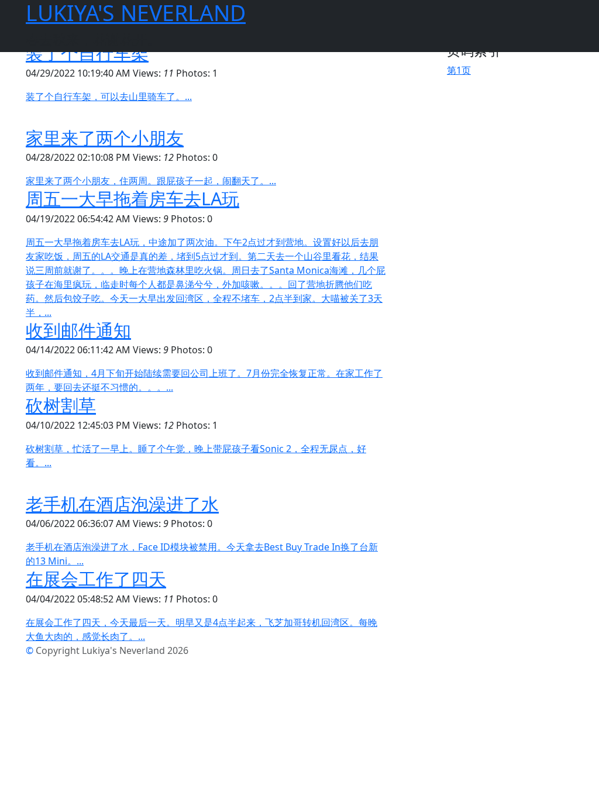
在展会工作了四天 (96, 578)
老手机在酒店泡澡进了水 (122, 503)
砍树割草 (61, 404)
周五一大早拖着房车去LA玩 (132, 198)
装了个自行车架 (87, 52)
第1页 (459, 70)
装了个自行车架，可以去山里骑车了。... (109, 96)
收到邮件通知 (78, 330)
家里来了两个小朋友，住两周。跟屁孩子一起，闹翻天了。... (151, 180)
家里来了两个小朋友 (105, 137)
